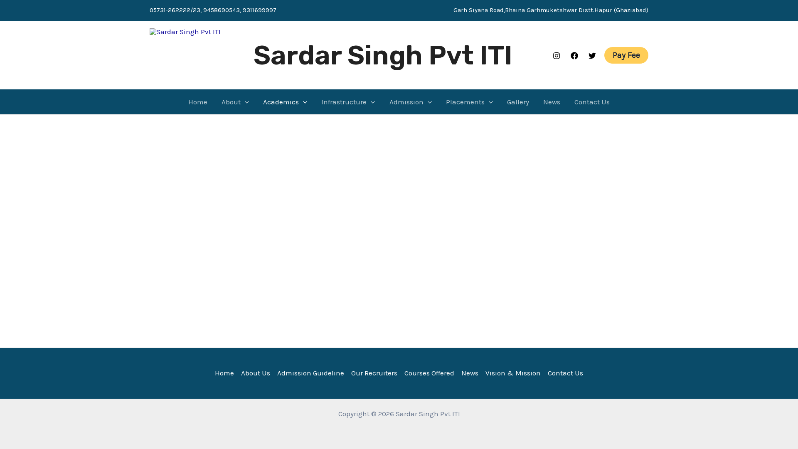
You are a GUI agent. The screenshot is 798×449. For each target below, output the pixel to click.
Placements (465, 102)
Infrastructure (344, 102)
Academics (281, 102)
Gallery (518, 102)
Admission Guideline (310, 373)
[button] (626, 55)
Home (197, 102)
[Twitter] (592, 55)
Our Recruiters (374, 373)
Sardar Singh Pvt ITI (383, 55)
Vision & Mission (513, 373)
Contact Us (592, 102)
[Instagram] (556, 55)
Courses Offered (429, 373)
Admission (406, 102)
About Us (255, 373)
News (551, 102)
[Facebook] (574, 55)
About (231, 102)
